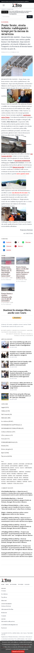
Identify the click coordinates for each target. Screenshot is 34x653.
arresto (20, 465)
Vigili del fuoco (18, 483)
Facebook (4, 628)
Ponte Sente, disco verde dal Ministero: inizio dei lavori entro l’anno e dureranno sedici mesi (22, 272)
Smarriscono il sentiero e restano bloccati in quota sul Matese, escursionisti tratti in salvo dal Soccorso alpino (17, 493)
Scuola (3, 445)
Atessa (26, 465)
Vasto (30, 481)
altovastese (14, 465)
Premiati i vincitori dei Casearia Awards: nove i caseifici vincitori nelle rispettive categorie (21, 353)
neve (20, 477)
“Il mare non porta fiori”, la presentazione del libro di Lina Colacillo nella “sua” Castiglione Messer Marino (17, 533)
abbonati (4, 463)
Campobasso (28, 467)
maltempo (19, 475)
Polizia (3, 479)
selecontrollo (11, 481)
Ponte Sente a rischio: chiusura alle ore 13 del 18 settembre (6, 297)
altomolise (28, 463)
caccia (17, 467)
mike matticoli (10, 326)
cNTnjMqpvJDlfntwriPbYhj (10, 517)
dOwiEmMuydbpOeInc (8, 491)
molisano (10, 477)
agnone (15, 463)
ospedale (25, 477)
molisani (4, 477)
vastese (25, 481)
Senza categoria (6, 449)
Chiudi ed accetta (18, 651)
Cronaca (3, 590)
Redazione (4, 612)
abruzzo (10, 463)
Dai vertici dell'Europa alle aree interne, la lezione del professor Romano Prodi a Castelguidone (20, 13)
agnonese (21, 463)
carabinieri (12, 469)
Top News (20, 584)
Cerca (29, 16)
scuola (3, 481)
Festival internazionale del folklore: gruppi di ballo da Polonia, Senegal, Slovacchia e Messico (16, 500)
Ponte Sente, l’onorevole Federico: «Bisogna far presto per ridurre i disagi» (17, 331)
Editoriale (4, 418)
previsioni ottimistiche (22, 160)
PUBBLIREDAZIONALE (8, 442)
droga (9, 473)
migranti (26, 475)
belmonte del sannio (6, 324)
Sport (3, 452)
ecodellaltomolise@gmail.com (9, 624)
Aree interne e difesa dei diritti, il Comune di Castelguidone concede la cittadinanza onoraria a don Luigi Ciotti (21, 385)
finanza (13, 473)
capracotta (4, 469)
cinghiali (28, 471)
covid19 (3, 473)
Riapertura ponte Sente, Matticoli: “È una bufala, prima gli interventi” (6, 271)
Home (2, 584)
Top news (4, 456)
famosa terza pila (18, 167)
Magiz (3, 512)
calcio (22, 467)
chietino (21, 471)
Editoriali (3, 600)
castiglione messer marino (20, 324)
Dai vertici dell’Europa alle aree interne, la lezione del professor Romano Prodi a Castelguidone (20, 343)
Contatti (3, 616)
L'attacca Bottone (6, 432)
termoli (19, 481)
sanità (15, 479)
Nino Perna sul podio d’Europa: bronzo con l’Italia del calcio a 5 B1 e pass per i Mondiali (20, 395)
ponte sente (20, 326)
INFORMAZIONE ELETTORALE (10, 425)
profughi (9, 479)
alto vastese (5, 465)
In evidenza (4, 421)
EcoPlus (27, 584)
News (3, 439)
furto (25, 473)
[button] (3, 5)
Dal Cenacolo (5, 414)
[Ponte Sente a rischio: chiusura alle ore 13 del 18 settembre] (8, 287)
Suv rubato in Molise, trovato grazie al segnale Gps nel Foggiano (19, 334)
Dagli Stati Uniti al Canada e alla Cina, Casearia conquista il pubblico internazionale (20, 363)
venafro (3, 483)
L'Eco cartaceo (5, 435)
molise (16, 477)
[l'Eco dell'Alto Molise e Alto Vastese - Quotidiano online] (17, 5)
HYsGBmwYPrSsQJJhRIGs (9, 505)
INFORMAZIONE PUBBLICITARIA (11, 428)
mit (15, 326)
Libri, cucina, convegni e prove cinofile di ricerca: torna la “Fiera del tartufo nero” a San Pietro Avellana (16, 507)
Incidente (4, 475)
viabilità (9, 483)
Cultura (3, 411)
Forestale (20, 473)
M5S (14, 475)
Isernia (10, 475)
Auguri (3, 407)
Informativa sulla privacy (8, 621)
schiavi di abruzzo (23, 479)
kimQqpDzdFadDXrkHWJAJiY (11, 546)
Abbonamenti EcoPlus (7, 609)
